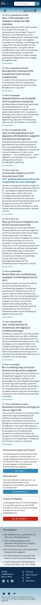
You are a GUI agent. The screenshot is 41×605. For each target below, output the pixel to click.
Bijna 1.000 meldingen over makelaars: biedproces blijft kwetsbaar (15, 21)
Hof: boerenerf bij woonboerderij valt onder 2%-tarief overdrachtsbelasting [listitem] (19, 557)
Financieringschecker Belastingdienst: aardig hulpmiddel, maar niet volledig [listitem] (19, 563)
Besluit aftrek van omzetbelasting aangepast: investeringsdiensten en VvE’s (20, 277)
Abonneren (30, 580)
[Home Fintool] (7, 3)
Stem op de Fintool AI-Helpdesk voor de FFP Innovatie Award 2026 (20, 223)
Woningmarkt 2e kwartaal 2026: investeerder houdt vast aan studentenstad (18, 74)
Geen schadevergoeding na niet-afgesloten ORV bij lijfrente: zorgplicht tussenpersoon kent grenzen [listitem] (19, 543)
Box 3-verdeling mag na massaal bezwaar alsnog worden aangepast (19, 369)
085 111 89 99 (6, 576)
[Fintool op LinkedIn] (3, 581)
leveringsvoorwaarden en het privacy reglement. (17, 600)
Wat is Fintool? (32, 574)
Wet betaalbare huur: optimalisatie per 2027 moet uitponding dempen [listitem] (20, 536)
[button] (14, 593)
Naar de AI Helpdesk (19, 519)
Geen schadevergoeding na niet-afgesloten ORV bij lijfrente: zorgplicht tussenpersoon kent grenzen (21, 136)
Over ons (29, 571)
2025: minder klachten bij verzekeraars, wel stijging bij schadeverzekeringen (16, 328)
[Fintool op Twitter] (7, 581)
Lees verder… (9, 63)
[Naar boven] (9, 593)
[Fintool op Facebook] (12, 581)
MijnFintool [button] (28, 10)
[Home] (3, 593)
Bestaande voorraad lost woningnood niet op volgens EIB (20, 408)
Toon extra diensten (19, 492)
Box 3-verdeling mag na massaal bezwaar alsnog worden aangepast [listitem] (21, 550)
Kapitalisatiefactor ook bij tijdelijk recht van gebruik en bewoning (19, 100)
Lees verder (19, 471)
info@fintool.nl (7, 574)
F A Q (28, 577)
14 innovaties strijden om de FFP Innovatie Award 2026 (18, 174)
